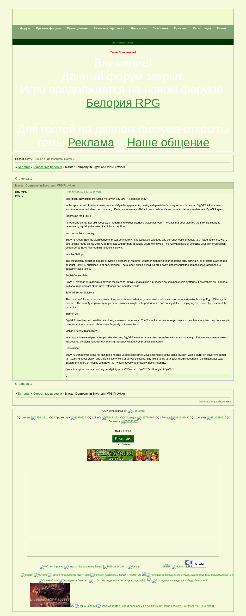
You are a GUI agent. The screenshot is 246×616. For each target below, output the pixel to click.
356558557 (131, 421)
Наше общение (168, 142)
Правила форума (48, 28)
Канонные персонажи (109, 28)
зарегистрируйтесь (62, 158)
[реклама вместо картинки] (222, 574)
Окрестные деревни (47, 167)
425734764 (147, 417)
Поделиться (72, 191)
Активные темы (122, 42)
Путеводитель (77, 28)
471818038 (138, 410)
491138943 (216, 417)
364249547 (181, 417)
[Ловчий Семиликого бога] (72, 605)
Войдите (40, 158)
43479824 (80, 417)
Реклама (91, 142)
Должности (139, 28)
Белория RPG (123, 102)
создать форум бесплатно (215, 401)
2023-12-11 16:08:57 (91, 191)
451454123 (112, 417)
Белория (24, 167)
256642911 (41, 417)
